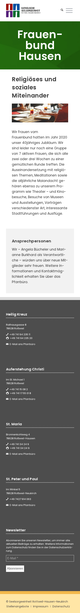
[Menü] (69, 10)
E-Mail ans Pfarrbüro (22, 344)
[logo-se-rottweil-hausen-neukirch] (33, 10)
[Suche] (62, 10)
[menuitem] (62, 10)
